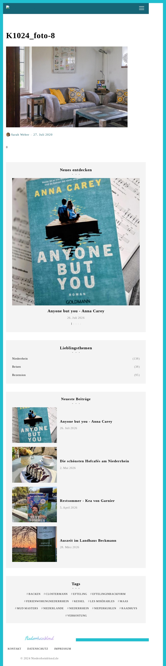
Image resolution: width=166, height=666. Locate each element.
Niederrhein (20, 358)
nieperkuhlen (104, 608)
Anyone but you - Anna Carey (76, 311)
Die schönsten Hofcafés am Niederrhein (94, 461)
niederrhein (78, 608)
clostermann (56, 593)
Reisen (16, 366)
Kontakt (14, 648)
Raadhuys (128, 608)
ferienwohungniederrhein (46, 601)
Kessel (78, 601)
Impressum (62, 648)
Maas (123, 601)
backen (33, 593)
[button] (71, 324)
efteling (79, 593)
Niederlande (52, 608)
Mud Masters (26, 608)
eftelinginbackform (108, 593)
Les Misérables (101, 601)
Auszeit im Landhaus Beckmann (88, 540)
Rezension (19, 375)
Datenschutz (37, 648)
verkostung (76, 615)
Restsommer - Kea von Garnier (87, 501)
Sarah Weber (20, 134)
